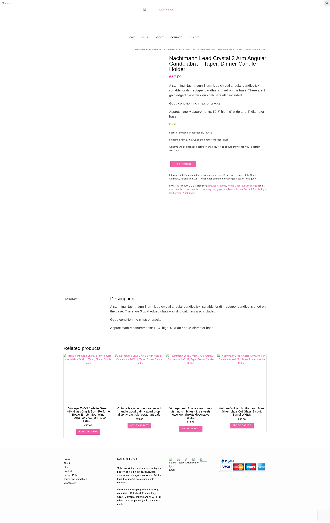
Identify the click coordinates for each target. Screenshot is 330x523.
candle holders (199, 189)
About (159, 37)
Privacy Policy (71, 475)
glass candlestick (226, 189)
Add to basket (183, 163)
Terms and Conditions (75, 479)
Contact (176, 37)
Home (131, 37)
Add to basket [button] (88, 431)
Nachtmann (189, 192)
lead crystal (175, 192)
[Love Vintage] (165, 19)
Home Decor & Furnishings (163, 50)
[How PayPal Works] (242, 473)
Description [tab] (71, 298)
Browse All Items (217, 185)
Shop (145, 37)
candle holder (182, 189)
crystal (211, 189)
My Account (70, 482)
